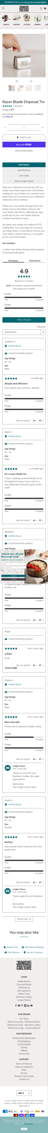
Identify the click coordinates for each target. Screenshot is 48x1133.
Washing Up (24, 987)
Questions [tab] (34, 260)
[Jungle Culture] (24, 8)
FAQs (24, 1070)
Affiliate (24, 1050)
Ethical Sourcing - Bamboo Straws (24, 1022)
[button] (12, 106)
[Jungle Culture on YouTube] (19, 1006)
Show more (22, 919)
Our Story (24, 1018)
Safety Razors (24, 981)
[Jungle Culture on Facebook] (16, 1006)
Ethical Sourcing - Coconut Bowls (24, 1028)
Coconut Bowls (24, 984)
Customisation (24, 1044)
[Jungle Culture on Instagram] (25, 1006)
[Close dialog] (47, 550)
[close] (45, 2)
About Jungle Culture (24, 181)
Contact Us (24, 1079)
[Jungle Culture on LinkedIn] (28, 1006)
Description (24, 165)
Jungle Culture (16, 1101)
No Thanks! (13, 579)
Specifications (24, 170)
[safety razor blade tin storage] (23, 55)
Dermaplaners (24, 990)
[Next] (31, 81)
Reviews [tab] (13, 260)
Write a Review (24, 320)
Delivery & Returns (24, 1067)
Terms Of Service (24, 1064)
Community (24, 1053)
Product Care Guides (24, 1076)
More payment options (24, 150)
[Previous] (17, 81)
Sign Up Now (14, 575)
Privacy (24, 1073)
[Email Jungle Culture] (31, 1006)
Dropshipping (24, 1041)
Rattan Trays (24, 994)
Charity (24, 1047)
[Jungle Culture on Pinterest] (22, 1006)
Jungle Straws (24, 1000)
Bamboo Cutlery (24, 997)
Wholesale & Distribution (24, 1038)
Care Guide (24, 175)
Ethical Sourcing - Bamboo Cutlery (24, 1025)
